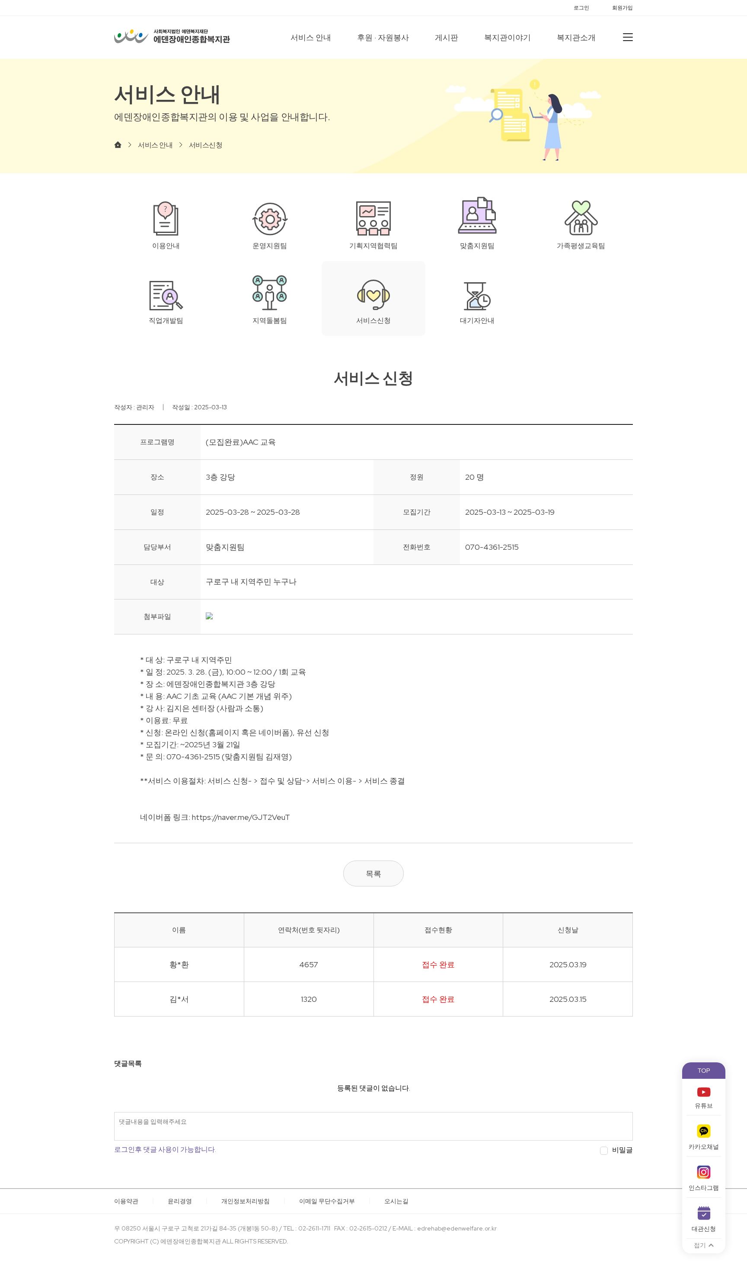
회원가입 (622, 7)
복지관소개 (576, 37)
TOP (703, 1070)
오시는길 (396, 1201)
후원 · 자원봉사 (383, 37)
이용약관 (126, 1201)
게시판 (446, 37)
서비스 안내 (310, 37)
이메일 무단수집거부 (327, 1201)
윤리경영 (180, 1201)
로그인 (581, 7)
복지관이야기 (507, 37)
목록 (373, 874)
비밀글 (622, 1150)
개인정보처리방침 (245, 1201)
